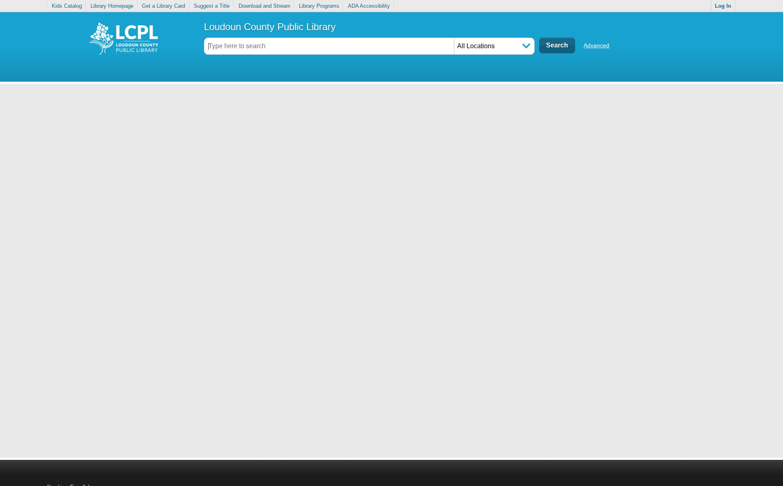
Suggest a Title (212, 6)
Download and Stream (264, 6)
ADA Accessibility (369, 6)
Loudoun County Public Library (270, 26)
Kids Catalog (67, 6)
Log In (723, 6)
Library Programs (319, 6)
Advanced (596, 45)
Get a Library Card (163, 6)
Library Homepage (112, 6)
